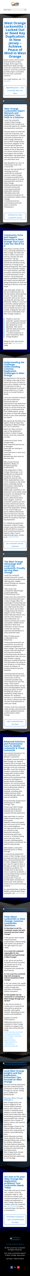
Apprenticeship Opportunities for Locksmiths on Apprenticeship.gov (11, 1043)
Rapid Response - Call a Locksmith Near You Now (15, 90)
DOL (17, 1244)
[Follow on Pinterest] (18, 1267)
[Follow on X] (15, 1267)
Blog (22, 1244)
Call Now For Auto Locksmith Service (15, 216)
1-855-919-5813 (17, 343)
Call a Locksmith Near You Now (15, 722)
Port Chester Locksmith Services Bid (12, 1037)
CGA (12, 1244)
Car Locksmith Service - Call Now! (15, 544)
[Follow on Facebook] (11, 1267)
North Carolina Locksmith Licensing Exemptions (13, 1033)
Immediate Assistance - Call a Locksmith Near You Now (15, 1219)
